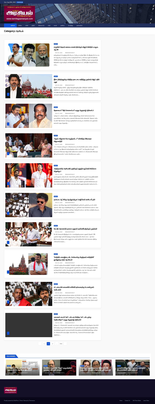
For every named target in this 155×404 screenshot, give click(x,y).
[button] (149, 25)
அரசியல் (13, 25)
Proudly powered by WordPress (11, 400)
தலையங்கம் (80, 25)
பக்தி (49, 25)
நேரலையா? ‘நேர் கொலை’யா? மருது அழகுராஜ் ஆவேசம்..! (74, 110)
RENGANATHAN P (70, 52)
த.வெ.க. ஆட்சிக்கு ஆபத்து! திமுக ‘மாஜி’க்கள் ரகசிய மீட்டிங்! (74, 199)
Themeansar (32, 400)
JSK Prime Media (137, 400)
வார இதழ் (70, 25)
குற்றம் (33, 25)
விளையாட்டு (41, 25)
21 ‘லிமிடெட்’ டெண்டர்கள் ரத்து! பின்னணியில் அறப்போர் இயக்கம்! (19, 369)
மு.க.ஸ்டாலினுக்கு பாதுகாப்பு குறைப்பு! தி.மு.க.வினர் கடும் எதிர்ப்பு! (131, 369)
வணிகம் (62, 25)
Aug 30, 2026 (11, 372)
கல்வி (26, 25)
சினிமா (20, 25)
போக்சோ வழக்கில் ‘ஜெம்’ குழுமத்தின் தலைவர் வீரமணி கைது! (58, 369)
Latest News (146, 400)
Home (121, 400)
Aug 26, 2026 (58, 232)
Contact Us (127, 400)
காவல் (55, 25)
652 (61, 344)
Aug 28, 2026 (58, 52)
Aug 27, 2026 (58, 113)
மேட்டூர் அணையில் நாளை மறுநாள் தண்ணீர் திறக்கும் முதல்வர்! (75, 229)
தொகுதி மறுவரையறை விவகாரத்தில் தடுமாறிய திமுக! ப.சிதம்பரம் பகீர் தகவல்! (95, 369)
